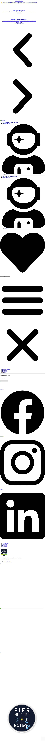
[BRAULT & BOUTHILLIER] (22, 564)
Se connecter (6, 174)
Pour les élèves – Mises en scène (10, 122)
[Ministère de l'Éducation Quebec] (22, 608)
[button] (22, 51)
